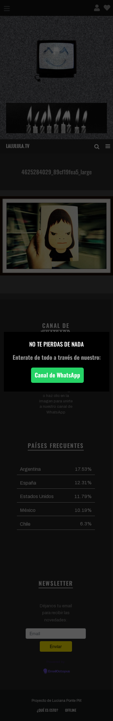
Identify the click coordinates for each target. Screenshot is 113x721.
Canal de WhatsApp (57, 375)
